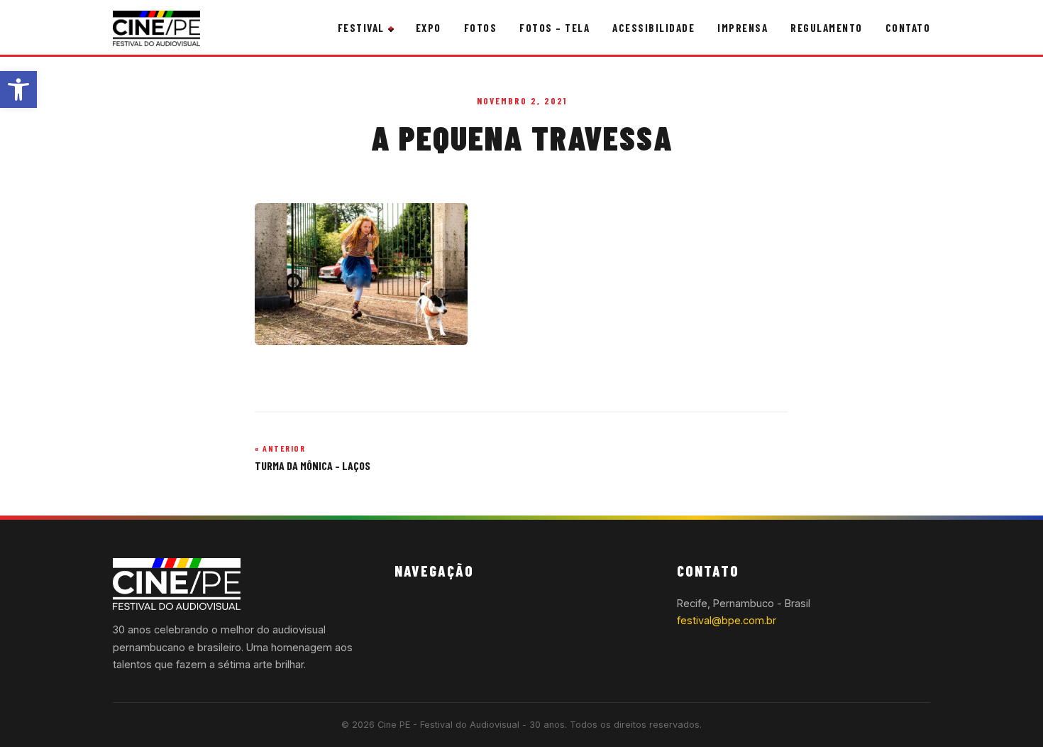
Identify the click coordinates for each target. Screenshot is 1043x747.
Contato (908, 27)
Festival (361, 27)
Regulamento (826, 27)
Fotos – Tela (554, 27)
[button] (18, 89)
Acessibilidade (653, 27)
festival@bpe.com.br (726, 620)
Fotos (480, 27)
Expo (428, 27)
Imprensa (742, 27)
